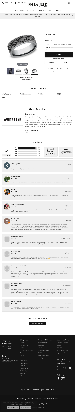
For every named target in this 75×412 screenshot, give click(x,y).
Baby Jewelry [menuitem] (24, 368)
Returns (66, 62)
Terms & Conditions (34, 399)
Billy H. (13, 189)
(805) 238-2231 (26, 79)
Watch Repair (42, 353)
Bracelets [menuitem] (23, 358)
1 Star (15, 155)
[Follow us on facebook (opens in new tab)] (58, 378)
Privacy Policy (21, 399)
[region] (22, 45)
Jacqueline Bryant (17, 236)
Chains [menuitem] (22, 355)
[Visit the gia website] (23, 389)
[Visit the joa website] (42, 389)
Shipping (51, 62)
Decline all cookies (13, 407)
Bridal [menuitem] (22, 342)
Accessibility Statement (50, 399)
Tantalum (40, 94)
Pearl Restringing (43, 355)
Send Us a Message (62, 350)
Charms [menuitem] (22, 353)
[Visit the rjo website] (47, 389)
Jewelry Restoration (44, 358)
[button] (65, 3)
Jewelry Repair (42, 347)
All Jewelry (43, 10)
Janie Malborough (17, 283)
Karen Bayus (15, 163)
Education (41, 345)
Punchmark (41, 407)
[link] (8, 3)
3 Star (15, 151)
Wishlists (59, 347)
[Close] (73, 16)
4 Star (15, 149)
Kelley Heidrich (16, 301)
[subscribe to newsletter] (70, 368)
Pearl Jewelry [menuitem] (24, 360)
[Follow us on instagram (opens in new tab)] (63, 378)
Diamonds (24, 10)
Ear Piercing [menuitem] (23, 371)
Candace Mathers (17, 219)
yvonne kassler (16, 176)
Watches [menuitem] (22, 373)
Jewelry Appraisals (43, 350)
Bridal (16, 10)
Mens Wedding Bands (9, 22)
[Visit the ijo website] (29, 389)
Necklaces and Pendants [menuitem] (27, 350)
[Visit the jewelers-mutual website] (36, 389)
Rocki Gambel (15, 251)
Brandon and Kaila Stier (19, 266)
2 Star (15, 153)
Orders (59, 345)
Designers (33, 10)
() (39, 147)
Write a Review (37, 323)
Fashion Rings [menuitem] (24, 345)
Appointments (61, 353)
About (58, 10)
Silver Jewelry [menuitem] (24, 365)
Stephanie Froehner (18, 204)
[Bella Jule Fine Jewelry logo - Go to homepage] (37, 5)
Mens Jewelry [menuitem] (24, 363)
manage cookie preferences (18, 404)
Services (51, 10)
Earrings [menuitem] (22, 347)
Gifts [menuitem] (21, 376)
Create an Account (62, 342)
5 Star (15, 147)
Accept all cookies (25, 407)
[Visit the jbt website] (52, 389)
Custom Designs (43, 342)
